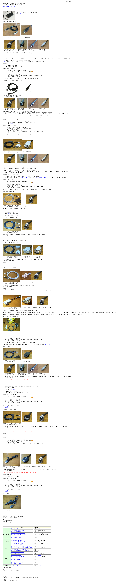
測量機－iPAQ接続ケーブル (16, 528)
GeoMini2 (6, 407)
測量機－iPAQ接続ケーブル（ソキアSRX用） (19, 549)
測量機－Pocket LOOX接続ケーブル (17, 531)
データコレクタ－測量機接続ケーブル (18, 541)
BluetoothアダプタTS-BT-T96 (16, 540)
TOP (68, 587)
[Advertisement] (68, 584)
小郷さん (8, 213)
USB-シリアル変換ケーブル (41, 177)
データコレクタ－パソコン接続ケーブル (18, 543)
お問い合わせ (47, 344)
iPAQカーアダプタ (14, 565)
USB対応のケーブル (24, 177)
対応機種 (39, 528)
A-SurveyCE (7, 406)
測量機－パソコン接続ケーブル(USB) (18, 533)
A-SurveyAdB (12, 123)
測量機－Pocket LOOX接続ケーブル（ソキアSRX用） (21, 550)
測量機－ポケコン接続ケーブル (17, 562)
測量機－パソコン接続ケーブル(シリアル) (19, 534)
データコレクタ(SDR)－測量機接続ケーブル (19, 544)
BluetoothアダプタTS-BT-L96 (16, 553)
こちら (19, 13)
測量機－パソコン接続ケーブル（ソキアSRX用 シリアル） (22, 547)
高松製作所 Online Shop (9, 6)
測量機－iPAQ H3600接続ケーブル (17, 530)
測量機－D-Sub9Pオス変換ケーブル (17, 537)
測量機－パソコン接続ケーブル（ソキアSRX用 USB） (21, 546)
